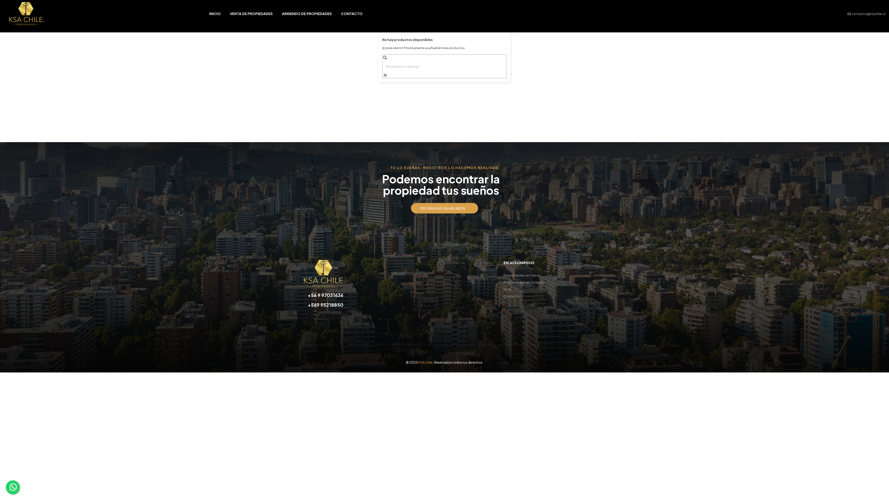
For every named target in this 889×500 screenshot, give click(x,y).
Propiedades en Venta (522, 275)
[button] (444, 208)
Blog (507, 289)
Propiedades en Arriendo (524, 282)
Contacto (512, 296)
